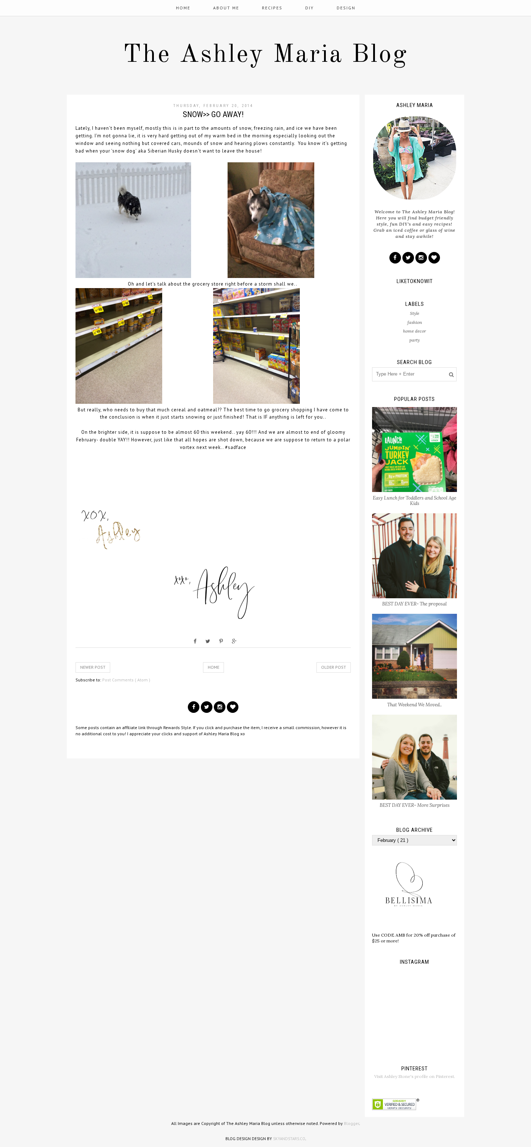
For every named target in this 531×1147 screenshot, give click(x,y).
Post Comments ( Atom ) (126, 679)
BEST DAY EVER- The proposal (414, 604)
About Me (226, 7)
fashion (414, 322)
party (414, 340)
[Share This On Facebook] (195, 641)
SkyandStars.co (289, 1138)
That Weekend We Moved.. (414, 705)
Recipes (272, 7)
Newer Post (92, 667)
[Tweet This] (208, 641)
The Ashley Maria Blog (265, 55)
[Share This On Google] (234, 641)
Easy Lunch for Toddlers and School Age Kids (414, 501)
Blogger (351, 1123)
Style (414, 313)
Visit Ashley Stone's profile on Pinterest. (414, 1076)
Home (183, 7)
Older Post (333, 667)
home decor (414, 331)
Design (346, 7)
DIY (309, 7)
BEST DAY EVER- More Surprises (415, 805)
